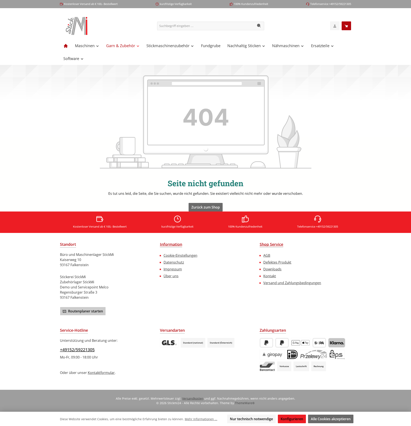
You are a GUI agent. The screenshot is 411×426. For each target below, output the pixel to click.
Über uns (171, 276)
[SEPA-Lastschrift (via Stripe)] (319, 343)
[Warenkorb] (346, 25)
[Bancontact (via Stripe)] (267, 366)
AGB (266, 255)
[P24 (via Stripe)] (313, 354)
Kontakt (269, 276)
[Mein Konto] (335, 25)
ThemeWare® (245, 403)
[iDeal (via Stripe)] (292, 354)
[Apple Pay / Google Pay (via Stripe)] (300, 343)
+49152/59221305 (77, 349)
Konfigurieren (292, 419)
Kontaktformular (101, 372)
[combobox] (205, 26)
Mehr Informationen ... (201, 419)
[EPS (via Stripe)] (337, 354)
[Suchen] (259, 26)
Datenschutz (174, 262)
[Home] (65, 45)
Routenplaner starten (85, 311)
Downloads (272, 269)
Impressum (173, 269)
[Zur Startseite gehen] (76, 26)
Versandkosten (192, 398)
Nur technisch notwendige (251, 419)
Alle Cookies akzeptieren (331, 419)
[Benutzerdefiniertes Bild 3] (169, 343)
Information (171, 244)
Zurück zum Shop (205, 207)
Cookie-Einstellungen (180, 255)
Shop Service (271, 244)
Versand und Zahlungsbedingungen (292, 282)
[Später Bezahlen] (282, 343)
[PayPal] (266, 343)
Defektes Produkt (277, 262)
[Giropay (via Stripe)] (272, 354)
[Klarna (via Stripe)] (336, 343)
